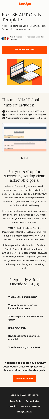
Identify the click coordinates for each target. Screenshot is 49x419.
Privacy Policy (32, 401)
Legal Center (16, 401)
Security (13, 406)
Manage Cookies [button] (24, 411)
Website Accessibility (30, 406)
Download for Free (24, 49)
